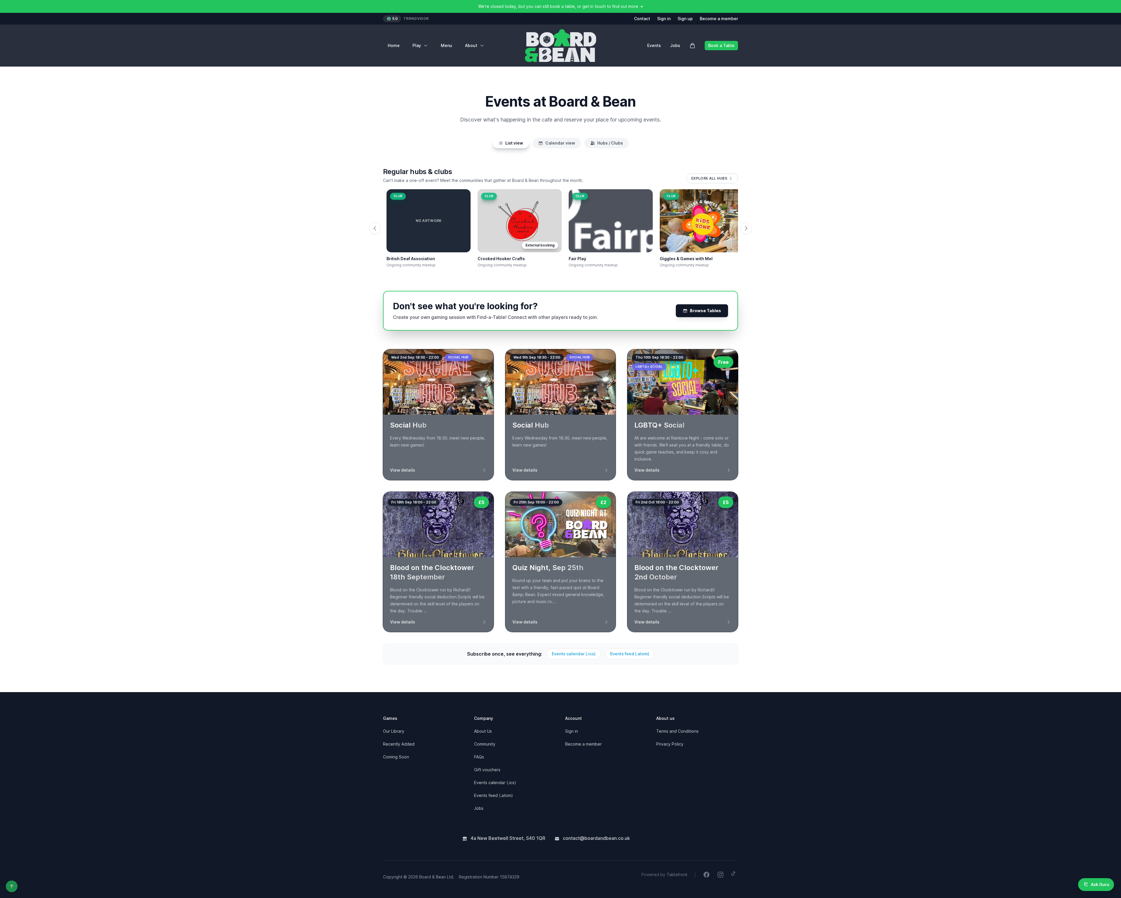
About (471, 45)
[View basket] (692, 45)
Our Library (393, 731)
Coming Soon (396, 756)
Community (484, 743)
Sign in (664, 18)
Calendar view (560, 142)
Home (394, 45)
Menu (446, 45)
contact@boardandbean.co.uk (596, 838)
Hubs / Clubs (610, 142)
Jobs (675, 45)
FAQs (479, 756)
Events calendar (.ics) (574, 653)
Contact (642, 18)
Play (416, 45)
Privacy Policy (669, 743)
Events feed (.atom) (629, 653)
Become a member (719, 18)
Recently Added (399, 743)
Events (654, 45)
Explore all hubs (709, 178)
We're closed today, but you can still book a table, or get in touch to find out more (560, 6)
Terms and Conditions (677, 731)
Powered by (664, 874)
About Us (483, 731)
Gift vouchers (487, 769)
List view (514, 142)
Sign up (685, 18)
